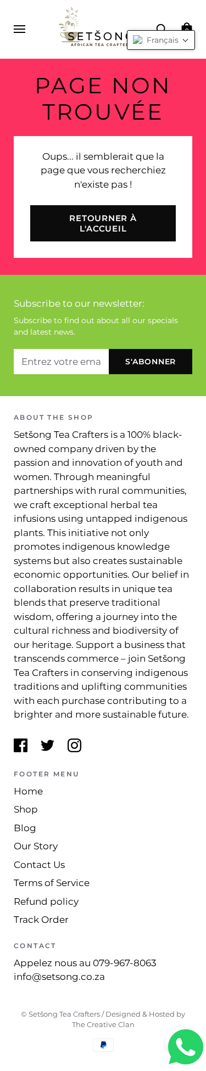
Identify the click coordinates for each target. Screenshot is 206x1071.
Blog (25, 827)
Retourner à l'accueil (102, 223)
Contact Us (39, 864)
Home (28, 791)
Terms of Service (52, 882)
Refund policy (46, 901)
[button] (160, 40)
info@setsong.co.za (59, 976)
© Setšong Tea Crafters (60, 1014)
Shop (26, 809)
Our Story (36, 846)
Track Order (41, 919)
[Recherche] (161, 28)
